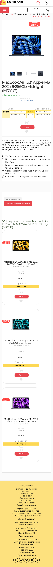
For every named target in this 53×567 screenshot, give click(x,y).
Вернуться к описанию (13, 199)
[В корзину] (26, 122)
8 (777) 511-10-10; (34, 513)
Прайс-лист (26, 496)
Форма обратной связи (26, 508)
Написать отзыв (26, 100)
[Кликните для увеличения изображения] (26, 45)
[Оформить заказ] (21, 297)
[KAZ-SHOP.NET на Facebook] (15, 560)
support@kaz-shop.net (29, 511)
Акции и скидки (26, 500)
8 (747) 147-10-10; (19, 516)
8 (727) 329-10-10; (19, 513)
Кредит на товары (26, 491)
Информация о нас (27, 552)
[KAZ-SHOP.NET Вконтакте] (21, 560)
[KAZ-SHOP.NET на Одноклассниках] (37, 560)
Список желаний (26, 498)
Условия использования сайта (26, 539)
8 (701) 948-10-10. (34, 516)
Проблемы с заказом (26, 503)
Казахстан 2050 (26, 550)
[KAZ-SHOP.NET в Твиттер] (26, 560)
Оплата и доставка (26, 493)
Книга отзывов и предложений (26, 542)
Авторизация (20, 522)
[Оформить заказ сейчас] (27, 127)
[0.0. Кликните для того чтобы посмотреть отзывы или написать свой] (21, 271)
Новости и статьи (26, 547)
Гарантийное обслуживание (26, 489)
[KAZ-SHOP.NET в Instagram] (31, 560)
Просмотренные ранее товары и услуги (18, 203)
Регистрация (32, 522)
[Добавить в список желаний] (26, 131)
